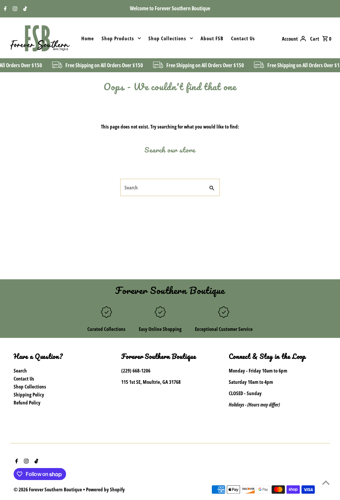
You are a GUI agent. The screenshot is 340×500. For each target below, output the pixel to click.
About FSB (212, 38)
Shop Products (118, 38)
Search (20, 370)
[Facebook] (4, 9)
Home (87, 38)
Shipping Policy (29, 394)
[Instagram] (14, 9)
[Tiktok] (24, 9)
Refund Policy (27, 402)
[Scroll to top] (325, 482)
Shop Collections (167, 38)
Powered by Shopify (105, 489)
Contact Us (243, 38)
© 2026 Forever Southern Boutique (48, 489)
